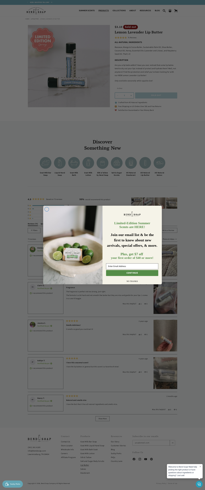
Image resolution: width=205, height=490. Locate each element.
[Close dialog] (47, 209)
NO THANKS (132, 281)
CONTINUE (132, 273)
